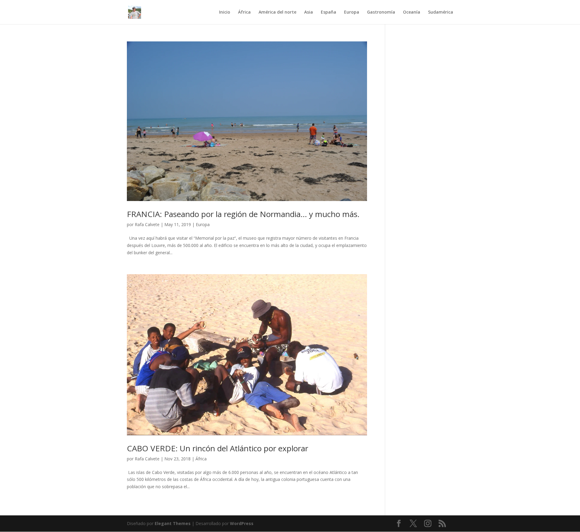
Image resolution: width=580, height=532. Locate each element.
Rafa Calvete (147, 224)
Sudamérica (440, 12)
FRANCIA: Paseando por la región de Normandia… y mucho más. (243, 214)
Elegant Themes (173, 523)
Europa (351, 12)
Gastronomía (381, 12)
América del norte (277, 12)
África (244, 12)
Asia (308, 12)
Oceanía (411, 12)
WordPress (241, 523)
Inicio (224, 12)
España (328, 12)
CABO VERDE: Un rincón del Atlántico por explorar (217, 448)
